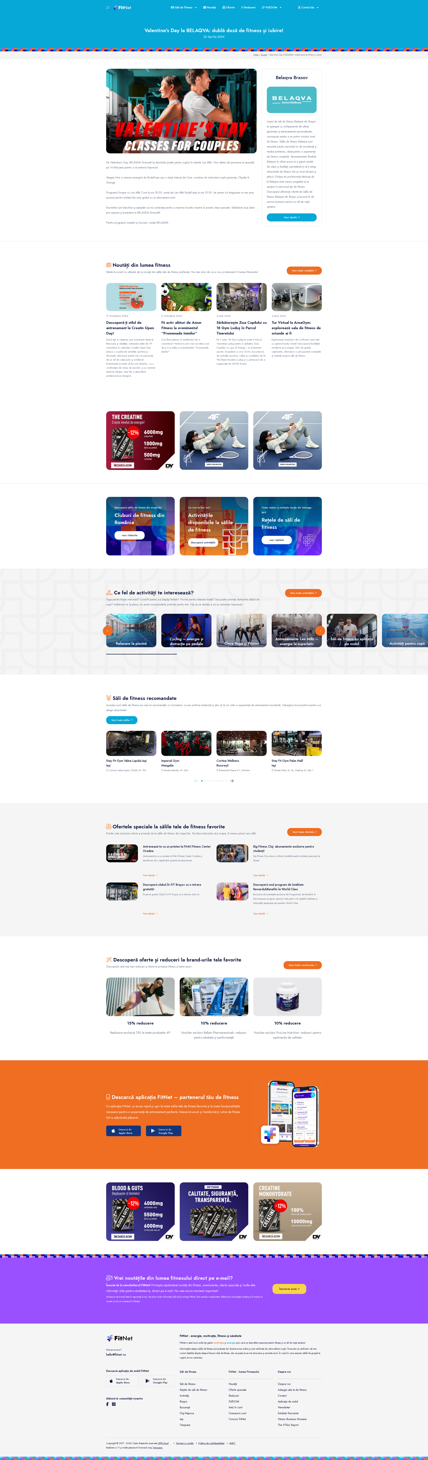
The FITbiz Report (288, 1425)
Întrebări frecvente (288, 1413)
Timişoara (157, 1447)
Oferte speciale (237, 1390)
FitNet (255, 54)
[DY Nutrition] (214, 1211)
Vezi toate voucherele (302, 965)
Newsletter (284, 1407)
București (185, 1407)
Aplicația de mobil (288, 1401)
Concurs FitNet (237, 1419)
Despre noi (284, 1384)
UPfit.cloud (163, 1443)
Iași (181, 1419)
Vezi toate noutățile (303, 270)
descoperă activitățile (203, 542)
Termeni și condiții (185, 1443)
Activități (184, 1396)
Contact (282, 1396)
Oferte (230, 7)
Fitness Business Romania (292, 1419)
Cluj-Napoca (187, 1413)
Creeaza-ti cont (237, 1413)
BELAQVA (162, 223)
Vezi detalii (291, 217)
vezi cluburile (129, 535)
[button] (202, 781)
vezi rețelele (276, 540)
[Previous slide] (108, 631)
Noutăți (211, 7)
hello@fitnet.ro (116, 1354)
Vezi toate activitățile (302, 593)
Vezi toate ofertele (303, 832)
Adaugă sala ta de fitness (292, 1390)
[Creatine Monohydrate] (287, 1211)
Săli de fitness (187, 1384)
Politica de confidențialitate (211, 1443)
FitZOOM (234, 1401)
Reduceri (249, 7)
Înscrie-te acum (288, 1289)
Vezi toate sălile (120, 720)
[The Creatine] (140, 440)
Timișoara (185, 1425)
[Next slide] (320, 631)
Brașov (183, 1401)
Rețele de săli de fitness (193, 1390)
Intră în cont (235, 1407)
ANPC (232, 1443)
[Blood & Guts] (140, 1211)
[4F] (214, 440)
